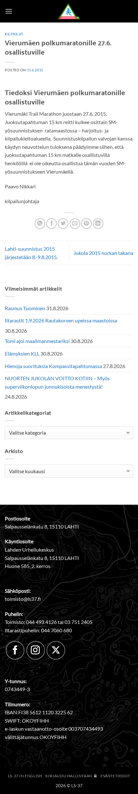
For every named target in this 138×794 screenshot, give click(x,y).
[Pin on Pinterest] (86, 223)
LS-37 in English (25, 775)
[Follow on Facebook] (15, 650)
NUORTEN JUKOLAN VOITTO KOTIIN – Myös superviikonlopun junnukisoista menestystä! (57, 382)
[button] (9, 11)
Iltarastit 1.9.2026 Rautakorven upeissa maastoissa (61, 320)
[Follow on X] (56, 650)
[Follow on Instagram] (35, 650)
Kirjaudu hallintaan (69, 775)
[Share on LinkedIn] (98, 223)
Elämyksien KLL (22, 353)
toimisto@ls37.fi (23, 599)
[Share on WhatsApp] (40, 223)
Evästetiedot (115, 775)
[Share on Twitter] (63, 223)
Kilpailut (14, 33)
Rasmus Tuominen (25, 308)
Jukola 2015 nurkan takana (103, 253)
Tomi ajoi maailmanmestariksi (37, 341)
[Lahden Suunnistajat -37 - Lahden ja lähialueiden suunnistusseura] (69, 11)
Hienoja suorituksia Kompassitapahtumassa (53, 366)
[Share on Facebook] (51, 223)
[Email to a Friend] (75, 223)
